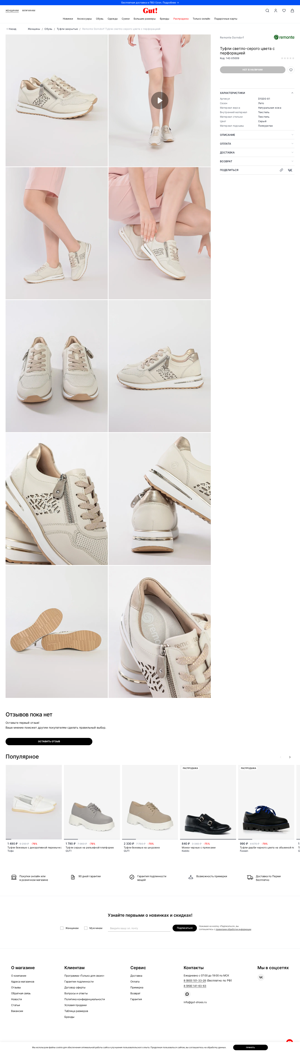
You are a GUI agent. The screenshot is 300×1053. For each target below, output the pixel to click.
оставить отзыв (49, 741)
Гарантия (136, 999)
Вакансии (17, 1011)
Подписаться (185, 927)
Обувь (99, 18)
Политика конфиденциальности (84, 999)
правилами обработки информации (233, 929)
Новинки (68, 18)
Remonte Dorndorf (232, 37)
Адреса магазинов (22, 981)
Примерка (136, 987)
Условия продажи (75, 1005)
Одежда (113, 18)
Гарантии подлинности (79, 981)
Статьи (15, 1005)
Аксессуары (84, 18)
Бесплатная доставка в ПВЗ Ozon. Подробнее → (150, 2)
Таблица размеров (76, 1011)
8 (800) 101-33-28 (195, 980)
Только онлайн (201, 18)
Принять (250, 1047)
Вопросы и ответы (76, 993)
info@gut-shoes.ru (195, 1002)
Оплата (225, 143)
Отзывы (16, 987)
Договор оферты (74, 987)
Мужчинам (28, 10)
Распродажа (181, 18)
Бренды (164, 18)
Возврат (226, 161)
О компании (18, 975)
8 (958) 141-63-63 (195, 986)
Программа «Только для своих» (84, 975)
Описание (227, 134)
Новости (16, 999)
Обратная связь (21, 993)
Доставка (227, 152)
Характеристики (232, 93)
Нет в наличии (253, 69)
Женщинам (12, 10)
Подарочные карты (225, 18)
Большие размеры (145, 18)
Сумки (126, 18)
